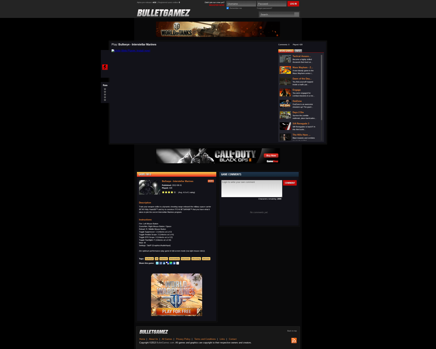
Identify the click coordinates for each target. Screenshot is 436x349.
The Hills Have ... (301, 135)
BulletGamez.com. (166, 342)
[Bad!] (105, 97)
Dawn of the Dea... (302, 78)
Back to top (292, 331)
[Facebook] (160, 263)
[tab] (286, 50)
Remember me (236, 8)
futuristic (186, 259)
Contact (233, 339)
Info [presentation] (298, 50)
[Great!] (105, 91)
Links (222, 339)
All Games (167, 339)
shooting (196, 259)
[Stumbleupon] (170, 263)
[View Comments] (105, 74)
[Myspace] (174, 263)
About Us (153, 339)
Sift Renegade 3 (301, 123)
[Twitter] (157, 263)
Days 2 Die (298, 112)
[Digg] (164, 263)
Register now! (216, 5)
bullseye (149, 259)
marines (163, 259)
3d (156, 259)
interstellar (174, 259)
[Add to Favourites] (105, 60)
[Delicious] (167, 263)
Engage (297, 90)
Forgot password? (264, 8)
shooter (206, 259)
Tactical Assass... (302, 56)
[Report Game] (105, 67)
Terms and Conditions (205, 339)
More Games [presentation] (286, 50)
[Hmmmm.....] (105, 94)
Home (142, 339)
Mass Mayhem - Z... (303, 67)
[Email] (177, 263)
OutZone (297, 101)
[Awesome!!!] (105, 89)
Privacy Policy (183, 339)
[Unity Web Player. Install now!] (131, 50)
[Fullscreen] (105, 54)
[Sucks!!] (105, 100)
